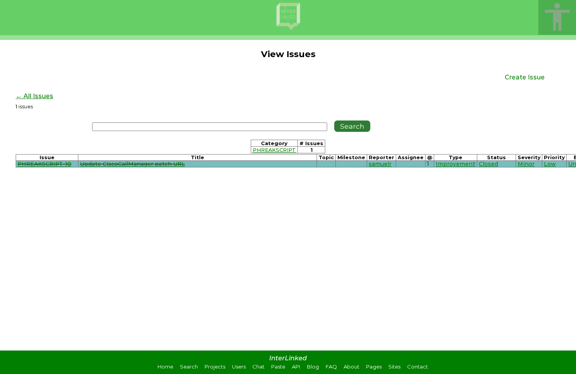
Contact (417, 366)
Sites (394, 366)
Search (189, 366)
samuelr (380, 164)
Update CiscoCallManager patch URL (132, 164)
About (351, 366)
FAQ (331, 366)
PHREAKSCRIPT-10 (44, 164)
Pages (374, 366)
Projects (215, 366)
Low (550, 164)
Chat (258, 366)
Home (165, 366)
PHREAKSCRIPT (274, 150)
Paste (278, 366)
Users (239, 366)
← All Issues (34, 96)
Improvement (455, 164)
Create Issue (525, 77)
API (296, 366)
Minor (526, 164)
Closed (488, 164)
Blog (313, 366)
